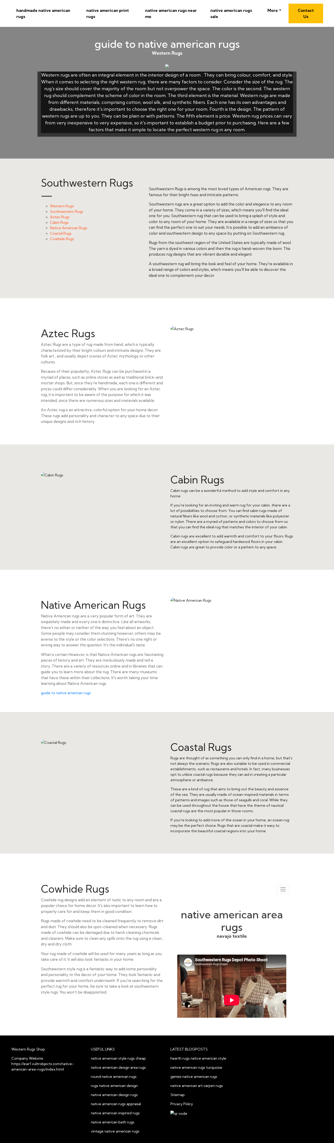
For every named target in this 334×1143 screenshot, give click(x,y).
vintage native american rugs (115, 1131)
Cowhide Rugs (62, 238)
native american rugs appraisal (116, 1104)
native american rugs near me (171, 13)
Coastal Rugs (61, 233)
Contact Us (306, 13)
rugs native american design (114, 1085)
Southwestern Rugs (66, 211)
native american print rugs (107, 13)
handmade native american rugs (43, 13)
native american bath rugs (112, 1122)
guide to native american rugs (66, 693)
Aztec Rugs (60, 217)
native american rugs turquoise (196, 1067)
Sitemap (177, 1094)
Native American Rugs (68, 228)
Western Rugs (62, 206)
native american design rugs (114, 1094)
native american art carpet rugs (196, 1085)
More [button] (272, 10)
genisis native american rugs (193, 1076)
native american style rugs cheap (118, 1058)
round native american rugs (114, 1076)
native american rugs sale (231, 13)
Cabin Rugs (59, 222)
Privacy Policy (181, 1104)
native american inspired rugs (115, 1113)
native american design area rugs (118, 1067)
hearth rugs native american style (198, 1058)
